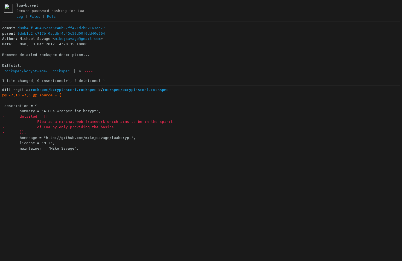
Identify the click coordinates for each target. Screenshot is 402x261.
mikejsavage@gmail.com (78, 39)
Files (35, 16)
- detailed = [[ (25, 116)
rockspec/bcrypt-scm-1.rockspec (37, 71)
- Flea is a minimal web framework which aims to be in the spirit (87, 122)
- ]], (14, 132)
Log (19, 16)
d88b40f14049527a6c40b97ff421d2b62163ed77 (61, 28)
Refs (51, 16)
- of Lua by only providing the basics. (59, 127)
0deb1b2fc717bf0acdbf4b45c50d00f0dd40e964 (61, 33)
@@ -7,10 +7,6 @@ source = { (31, 95)
